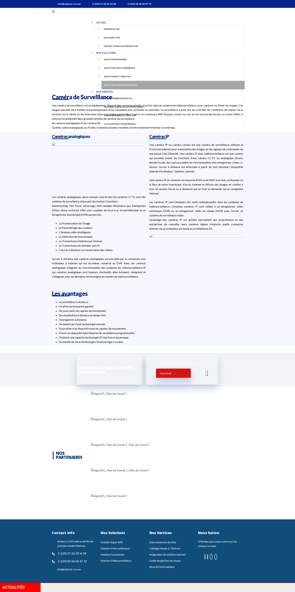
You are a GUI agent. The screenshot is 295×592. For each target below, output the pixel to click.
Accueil (101, 22)
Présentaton (111, 29)
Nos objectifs (112, 37)
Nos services (104, 91)
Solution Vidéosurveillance (120, 85)
